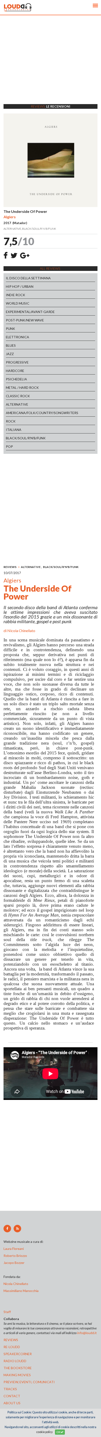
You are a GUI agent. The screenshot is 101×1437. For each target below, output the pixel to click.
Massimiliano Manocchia (21, 1291)
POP (9, 446)
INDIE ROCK (15, 295)
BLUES (11, 345)
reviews (11, 1340)
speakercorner (18, 1354)
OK (58, 1432)
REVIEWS (10, 567)
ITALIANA (13, 430)
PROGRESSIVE (17, 362)
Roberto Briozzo (15, 1256)
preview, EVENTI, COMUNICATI (29, 1382)
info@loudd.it (87, 1333)
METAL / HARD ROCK (22, 387)
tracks (10, 1389)
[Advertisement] (50, 65)
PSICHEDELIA (16, 379)
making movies (17, 1375)
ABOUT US (12, 1403)
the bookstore (18, 1368)
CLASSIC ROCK (18, 396)
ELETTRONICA (17, 337)
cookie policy (44, 1432)
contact (12, 1396)
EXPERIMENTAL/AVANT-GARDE (30, 312)
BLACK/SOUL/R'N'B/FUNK (26, 438)
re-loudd (12, 1347)
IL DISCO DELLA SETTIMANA (28, 278)
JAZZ (10, 354)
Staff (7, 1312)
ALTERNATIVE (17, 404)
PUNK (10, 329)
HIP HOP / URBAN (19, 286)
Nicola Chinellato (21, 630)
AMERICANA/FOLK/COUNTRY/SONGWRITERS (42, 413)
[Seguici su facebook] (7, 1228)
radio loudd (15, 1361)
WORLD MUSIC (17, 303)
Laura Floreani (14, 1249)
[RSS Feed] (17, 1228)
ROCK (11, 421)
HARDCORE (15, 371)
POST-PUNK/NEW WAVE (25, 320)
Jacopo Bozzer (14, 1263)
